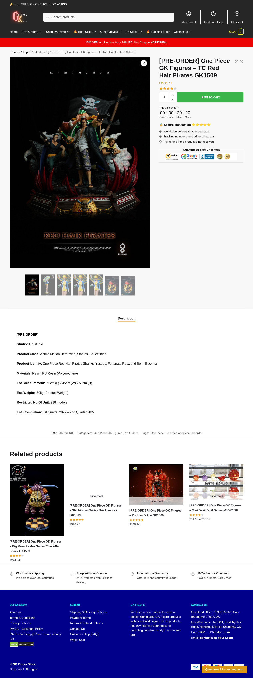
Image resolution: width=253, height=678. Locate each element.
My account (188, 22)
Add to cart (210, 97)
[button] (144, 63)
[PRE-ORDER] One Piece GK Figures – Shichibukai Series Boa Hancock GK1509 (96, 510)
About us (15, 612)
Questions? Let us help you (224, 669)
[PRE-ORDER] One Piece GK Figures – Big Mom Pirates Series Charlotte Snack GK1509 (36, 546)
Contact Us (77, 628)
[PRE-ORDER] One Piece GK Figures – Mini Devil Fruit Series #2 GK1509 (215, 508)
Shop (24, 52)
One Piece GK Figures (108, 433)
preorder (196, 433)
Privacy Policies (20, 623)
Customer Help (213, 22)
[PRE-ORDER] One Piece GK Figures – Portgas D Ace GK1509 (155, 513)
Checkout (237, 22)
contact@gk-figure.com (216, 637)
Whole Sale (77, 639)
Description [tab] (126, 318)
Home (14, 52)
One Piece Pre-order (164, 433)
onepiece (184, 433)
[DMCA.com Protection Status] (22, 645)
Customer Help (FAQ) (84, 634)
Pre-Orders (38, 52)
